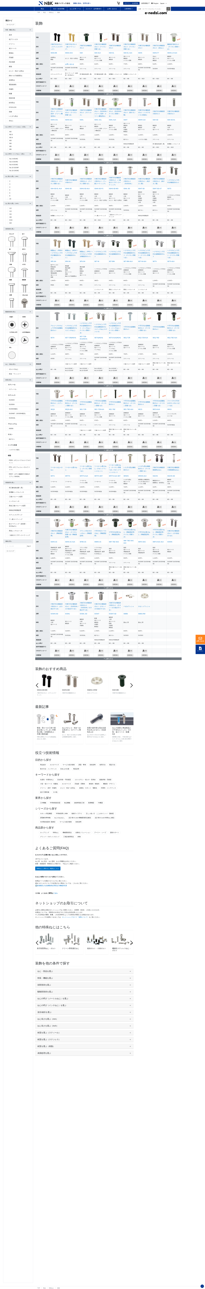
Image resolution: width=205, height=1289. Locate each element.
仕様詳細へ (57, 90)
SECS (140, 409)
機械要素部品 (67, 832)
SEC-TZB (83, 409)
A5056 (11, 428)
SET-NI (96, 261)
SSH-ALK (97, 53)
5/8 (10, 223)
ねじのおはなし (59, 818)
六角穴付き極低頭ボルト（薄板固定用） (57, 533)
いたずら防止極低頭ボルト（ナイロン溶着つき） (144, 468)
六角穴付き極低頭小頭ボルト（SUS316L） (129, 181)
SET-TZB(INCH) (70, 338)
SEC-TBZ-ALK (128, 409)
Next (131, 685)
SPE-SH (53, 261)
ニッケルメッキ (14, 501)
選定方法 (112, 765)
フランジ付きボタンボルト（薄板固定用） (86, 533)
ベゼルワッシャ (129, 606)
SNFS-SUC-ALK (158, 542)
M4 (10, 143)
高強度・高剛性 (80, 784)
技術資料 (93, 765)
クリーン (12, 44)
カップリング (44, 832)
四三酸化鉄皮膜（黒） (16, 488)
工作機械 (43, 803)
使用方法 (102, 765)
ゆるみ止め (12, 107)
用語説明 (76, 769)
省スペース (12, 48)
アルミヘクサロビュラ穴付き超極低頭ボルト (57, 328)
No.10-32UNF (14, 167)
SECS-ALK (156, 409)
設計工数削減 (44, 792)
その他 (55, 792)
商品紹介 (43, 765)
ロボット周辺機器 (46, 813)
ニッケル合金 (12, 445)
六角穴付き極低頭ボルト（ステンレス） (86, 112)
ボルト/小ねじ (13, 369)
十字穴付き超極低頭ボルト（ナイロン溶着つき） (144, 328)
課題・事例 (82, 765)
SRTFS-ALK (84, 476)
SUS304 (12, 404)
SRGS (169, 409)
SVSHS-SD (54, 614)
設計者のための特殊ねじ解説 (104, 818)
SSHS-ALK (68, 120)
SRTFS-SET (98, 476)
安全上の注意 (64, 769)
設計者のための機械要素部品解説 (80, 818)
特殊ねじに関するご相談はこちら (48, 868)
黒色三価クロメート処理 (17, 506)
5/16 (10, 220)
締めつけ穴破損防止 (15, 75)
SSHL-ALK (112, 120)
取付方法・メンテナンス (48, 769)
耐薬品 (11, 53)
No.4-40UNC (13, 159)
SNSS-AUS (69, 53)
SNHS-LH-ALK (172, 53)
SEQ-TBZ (156, 338)
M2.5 (11, 134)
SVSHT (96, 614)
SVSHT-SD (112, 614)
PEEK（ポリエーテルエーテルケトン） (20, 461)
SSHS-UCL (54, 120)
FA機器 (100, 803)
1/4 (10, 211)
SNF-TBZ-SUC (114, 542)
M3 (10, 140)
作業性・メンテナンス (108, 788)
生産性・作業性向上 (47, 779)
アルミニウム (12, 424)
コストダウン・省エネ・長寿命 (85, 779)
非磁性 (11, 89)
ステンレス (11, 395)
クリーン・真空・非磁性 (48, 788)
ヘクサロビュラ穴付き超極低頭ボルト (100, 254)
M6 (10, 149)
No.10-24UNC (14, 170)
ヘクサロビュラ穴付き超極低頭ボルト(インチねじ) (71, 328)
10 (10, 199)
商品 (44, 12)
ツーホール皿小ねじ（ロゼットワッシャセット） (100, 468)
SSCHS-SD (171, 476)
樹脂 (9, 455)
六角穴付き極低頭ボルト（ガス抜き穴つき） (173, 533)
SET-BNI (112, 261)
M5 (10, 146)
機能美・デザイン (109, 784)
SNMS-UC (97, 542)
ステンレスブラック (15, 515)
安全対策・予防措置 (64, 779)
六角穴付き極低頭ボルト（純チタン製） (129, 112)
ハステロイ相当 (14, 450)
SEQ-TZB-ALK (143, 338)
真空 (10, 35)
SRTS (53, 476)
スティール (11, 384)
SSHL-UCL (98, 120)
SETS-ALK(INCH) (115, 338)
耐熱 (10, 66)
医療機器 (91, 803)
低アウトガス (13, 39)
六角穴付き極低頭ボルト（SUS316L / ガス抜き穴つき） (71, 606)
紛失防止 (12, 102)
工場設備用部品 (68, 836)
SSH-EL (111, 53)
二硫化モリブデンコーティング (19, 535)
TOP (38, 12)
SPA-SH (67, 261)
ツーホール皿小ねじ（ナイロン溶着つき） (86, 468)
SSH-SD (155, 120)
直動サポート (114, 832)
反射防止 (12, 80)
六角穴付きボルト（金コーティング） (71, 46)
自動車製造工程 (79, 803)
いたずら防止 (13, 116)
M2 (10, 131)
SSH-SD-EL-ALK (56, 188)
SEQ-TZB (127, 338)
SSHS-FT (156, 53)
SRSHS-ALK (142, 476)
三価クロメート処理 (15, 496)
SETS (155, 261)
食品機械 (67, 803)
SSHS (140, 53)
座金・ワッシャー (15, 374)
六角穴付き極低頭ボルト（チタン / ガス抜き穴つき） (100, 606)
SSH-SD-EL (171, 120)
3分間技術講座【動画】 (48, 822)
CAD (58, 86)
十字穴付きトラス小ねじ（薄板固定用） (100, 533)
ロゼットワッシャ (144, 606)
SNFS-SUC (142, 542)
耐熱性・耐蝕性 (94, 784)
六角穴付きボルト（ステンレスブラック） (57, 46)
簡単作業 (12, 98)
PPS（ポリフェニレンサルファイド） (19, 468)
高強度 (11, 57)
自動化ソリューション (82, 832)
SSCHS (155, 476)
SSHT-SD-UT (157, 188)
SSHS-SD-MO (113, 188)
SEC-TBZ (112, 409)
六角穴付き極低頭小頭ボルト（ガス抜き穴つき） (57, 606)
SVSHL (67, 614)
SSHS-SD (68, 188)
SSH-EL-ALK (128, 53)
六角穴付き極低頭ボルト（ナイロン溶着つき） (100, 46)
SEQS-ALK (68, 409)
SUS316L (12, 418)
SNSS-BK (54, 53)
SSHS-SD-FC (98, 188)
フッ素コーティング (15, 519)
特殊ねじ (51, 12)
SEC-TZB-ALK (99, 409)
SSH (81, 53)
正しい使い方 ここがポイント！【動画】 (100, 813)
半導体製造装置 (55, 803)
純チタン (12, 439)
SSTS (169, 188)
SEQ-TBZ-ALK (172, 338)
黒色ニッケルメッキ (15, 530)
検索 (168, 9)
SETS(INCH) (98, 338)
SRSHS (126, 476)
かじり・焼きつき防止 (67, 788)
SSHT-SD (141, 188)
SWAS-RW (141, 614)
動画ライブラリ (77, 813)
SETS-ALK (170, 261)
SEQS (53, 409)
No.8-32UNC (13, 164)
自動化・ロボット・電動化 (88, 788)
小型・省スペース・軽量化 (49, 784)
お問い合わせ (69, 64)
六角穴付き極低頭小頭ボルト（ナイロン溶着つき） (57, 181)
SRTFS (67, 476)
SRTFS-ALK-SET (115, 476)
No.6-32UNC (13, 162)
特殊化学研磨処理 (15, 510)
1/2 (10, 208)
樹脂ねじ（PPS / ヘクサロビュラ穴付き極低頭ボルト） (86, 254)
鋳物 (79, 836)
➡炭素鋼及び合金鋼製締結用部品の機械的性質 (51, 885)
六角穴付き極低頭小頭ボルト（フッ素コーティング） (100, 181)
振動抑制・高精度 (105, 779)
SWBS (126, 614)
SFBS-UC (83, 542)
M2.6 (11, 137)
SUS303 (12, 400)
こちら (55, 893)
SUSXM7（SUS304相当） (18, 413)
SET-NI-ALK (142, 261)
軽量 (10, 93)
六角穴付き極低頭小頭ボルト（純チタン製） (144, 181)
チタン (10, 434)
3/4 (10, 214)
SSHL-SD (127, 188)
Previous (37, 685)
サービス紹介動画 (69, 765)
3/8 (10, 217)
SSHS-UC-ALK (70, 542)
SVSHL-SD (83, 614)
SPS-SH (82, 261)
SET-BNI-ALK (128, 261)
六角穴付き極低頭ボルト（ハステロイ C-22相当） (144, 112)
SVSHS (169, 542)
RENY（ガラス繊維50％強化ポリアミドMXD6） (19, 475)
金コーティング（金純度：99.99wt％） (18, 525)
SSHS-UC (54, 542)
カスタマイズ (54, 765)
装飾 (10, 112)
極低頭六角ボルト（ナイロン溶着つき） (173, 46)
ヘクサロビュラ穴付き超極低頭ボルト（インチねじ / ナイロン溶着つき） (86, 328)
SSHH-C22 (142, 120)
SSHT (125, 120)
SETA (52, 338)
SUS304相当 (13, 409)
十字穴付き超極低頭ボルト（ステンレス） (57, 403)
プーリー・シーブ (100, 832)
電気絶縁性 (12, 84)
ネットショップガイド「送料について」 (75, 917)
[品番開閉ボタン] (108, 94)
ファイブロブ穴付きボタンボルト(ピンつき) (173, 403)
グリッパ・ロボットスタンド (50, 836)
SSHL (82, 120)
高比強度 (12, 62)
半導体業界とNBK (62, 813)
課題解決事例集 (45, 818)
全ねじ (11, 121)
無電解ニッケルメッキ (16, 492)
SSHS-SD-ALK (85, 188)
